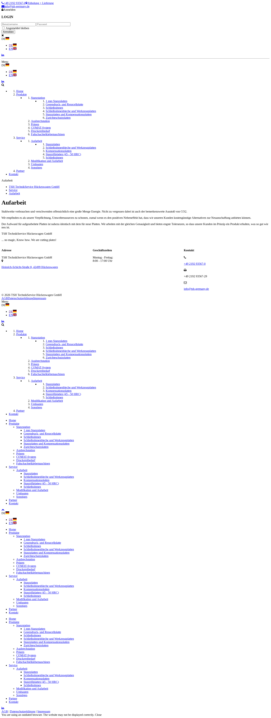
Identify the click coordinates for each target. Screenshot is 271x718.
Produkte (14, 423)
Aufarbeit (21, 470)
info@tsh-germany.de (16, 6)
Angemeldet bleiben (17, 28)
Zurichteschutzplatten (36, 446)
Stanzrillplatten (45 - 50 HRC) (41, 483)
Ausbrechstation (25, 450)
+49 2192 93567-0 (15, 3)
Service (13, 466)
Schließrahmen (32, 436)
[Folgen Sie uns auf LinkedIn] (2, 55)
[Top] (2, 509)
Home (12, 420)
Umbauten (22, 493)
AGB (4, 298)
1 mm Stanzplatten (34, 430)
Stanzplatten (31, 473)
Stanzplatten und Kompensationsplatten (47, 443)
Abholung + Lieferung (40, 3)
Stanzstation (23, 427)
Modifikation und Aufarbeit (32, 490)
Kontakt (13, 503)
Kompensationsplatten (36, 480)
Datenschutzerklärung (20, 298)
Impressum (39, 298)
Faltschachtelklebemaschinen (33, 463)
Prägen (20, 453)
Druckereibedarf (25, 460)
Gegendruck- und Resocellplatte (42, 433)
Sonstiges (21, 496)
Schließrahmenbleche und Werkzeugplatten (49, 440)
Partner (13, 500)
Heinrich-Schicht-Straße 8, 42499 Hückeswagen (29, 267)
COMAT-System (26, 456)
